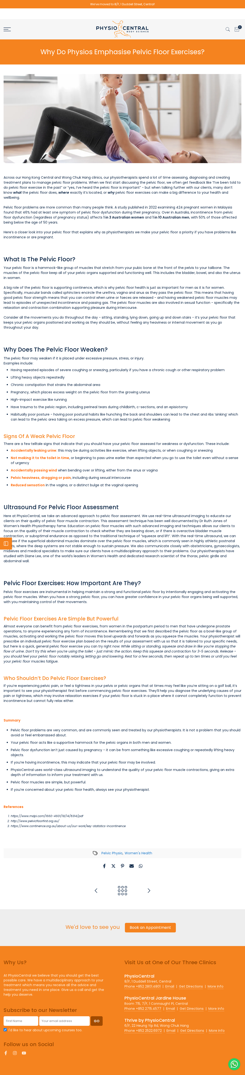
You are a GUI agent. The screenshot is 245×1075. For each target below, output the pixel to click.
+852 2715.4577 (142, 1008)
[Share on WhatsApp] (141, 866)
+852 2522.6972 (143, 1030)
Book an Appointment (150, 927)
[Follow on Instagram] (15, 1053)
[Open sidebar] (6, 544)
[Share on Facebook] (104, 866)
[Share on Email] (131, 866)
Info (215, 986)
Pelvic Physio (111, 853)
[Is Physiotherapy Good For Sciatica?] (96, 891)
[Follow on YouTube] (24, 1053)
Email (169, 986)
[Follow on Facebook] (6, 1053)
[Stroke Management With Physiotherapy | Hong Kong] (149, 891)
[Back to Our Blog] (122, 891)
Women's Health (138, 853)
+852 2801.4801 (142, 986)
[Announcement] (122, 4)
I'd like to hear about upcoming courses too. (45, 1030)
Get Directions (191, 986)
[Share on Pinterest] (122, 866)
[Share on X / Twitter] (113, 866)
